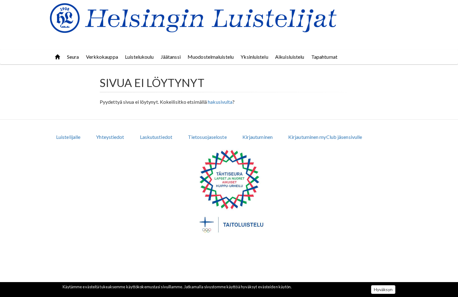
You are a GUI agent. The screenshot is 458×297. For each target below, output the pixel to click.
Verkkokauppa (102, 57)
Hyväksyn (383, 289)
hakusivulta (220, 102)
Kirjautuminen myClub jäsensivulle (325, 137)
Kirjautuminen (257, 137)
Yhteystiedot (110, 137)
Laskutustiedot (156, 137)
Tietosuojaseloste (207, 137)
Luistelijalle (68, 137)
